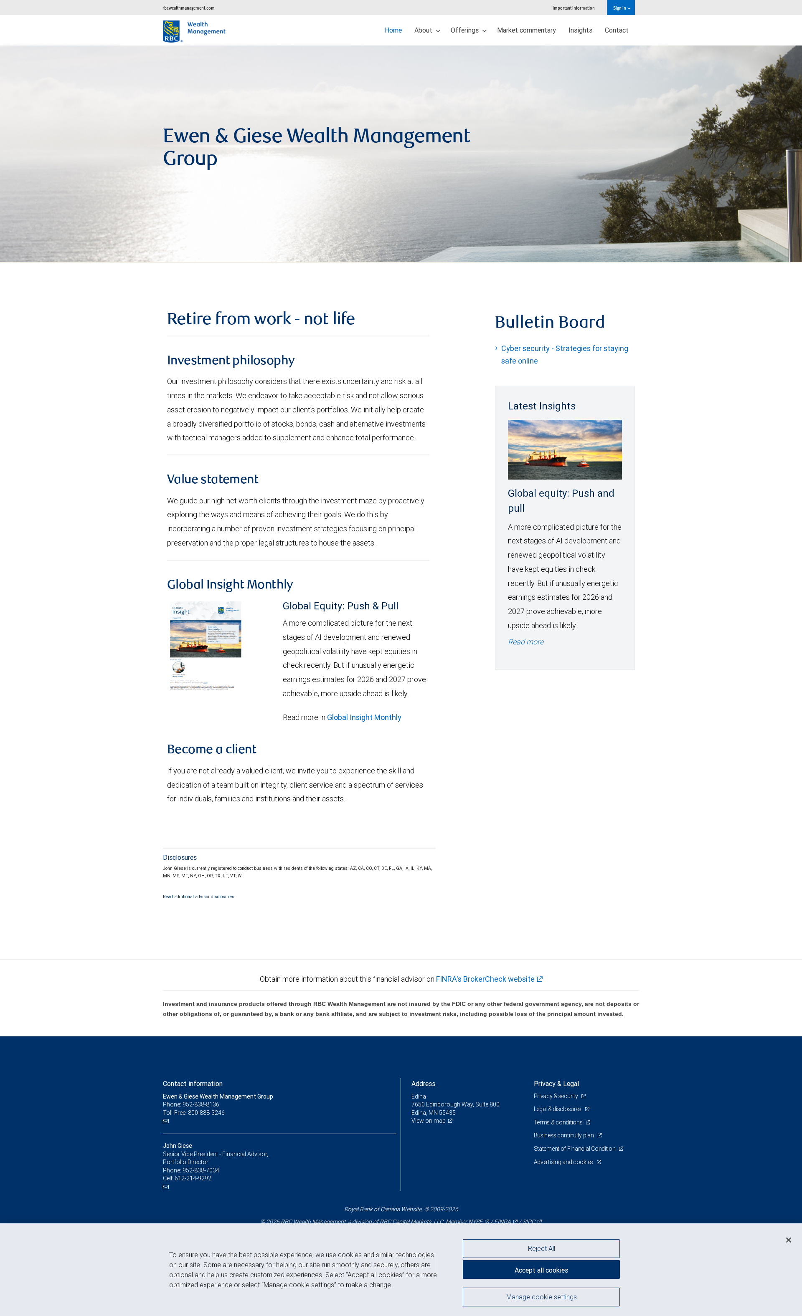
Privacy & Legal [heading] (556, 1083)
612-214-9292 (193, 1178)
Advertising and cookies (564, 1162)
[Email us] (167, 1121)
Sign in (620, 7)
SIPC (529, 1221)
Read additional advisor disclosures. (199, 896)
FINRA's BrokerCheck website (485, 979)
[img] (401, 154)
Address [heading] (423, 1083)
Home (393, 30)
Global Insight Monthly (364, 717)
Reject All (541, 1248)
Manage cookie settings (541, 1296)
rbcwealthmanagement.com (188, 7)
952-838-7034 (201, 1170)
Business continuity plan (564, 1135)
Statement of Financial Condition (575, 1148)
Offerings (465, 30)
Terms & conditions (559, 1122)
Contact (617, 30)
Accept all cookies (541, 1270)
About (424, 30)
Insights (580, 30)
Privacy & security (556, 1096)
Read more (525, 642)
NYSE (475, 1221)
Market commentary (526, 30)
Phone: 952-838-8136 (191, 1104)
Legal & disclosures (558, 1109)
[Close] (788, 1240)
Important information (574, 7)
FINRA (502, 1221)
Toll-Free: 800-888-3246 (194, 1112)
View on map (428, 1120)
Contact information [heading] (193, 1083)
